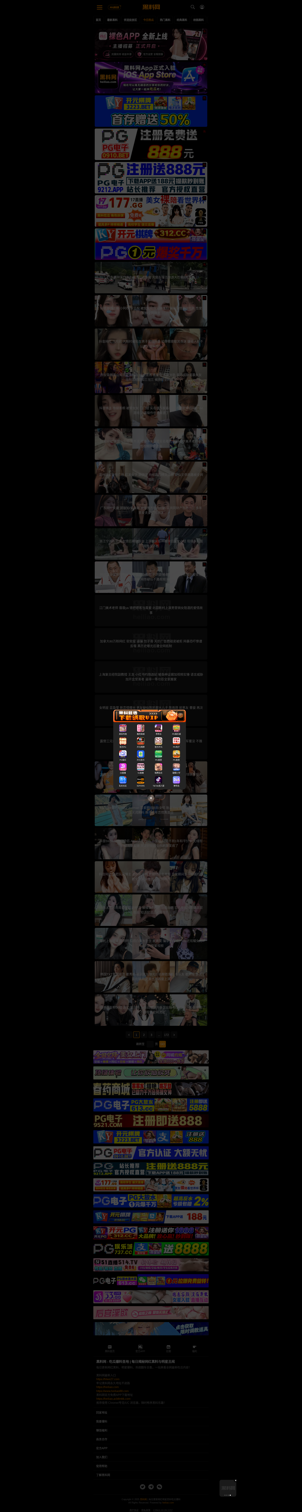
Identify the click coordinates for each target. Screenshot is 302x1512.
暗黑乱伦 (158, 773)
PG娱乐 (123, 760)
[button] (224, 1495)
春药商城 (141, 734)
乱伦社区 (123, 786)
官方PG (123, 747)
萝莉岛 (176, 786)
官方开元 (158, 747)
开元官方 (141, 760)
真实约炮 (123, 734)
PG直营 (158, 760)
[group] (228, 1488)
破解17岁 (176, 773)
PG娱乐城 (176, 734)
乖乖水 (158, 734)
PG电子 (176, 747)
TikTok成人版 (158, 786)
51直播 (141, 773)
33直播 (123, 773)
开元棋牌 (141, 747)
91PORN (141, 786)
